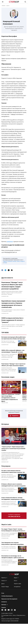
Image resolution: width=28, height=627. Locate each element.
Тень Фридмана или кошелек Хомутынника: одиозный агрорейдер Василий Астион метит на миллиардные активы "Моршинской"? (13, 545)
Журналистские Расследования (9, 599)
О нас (2, 593)
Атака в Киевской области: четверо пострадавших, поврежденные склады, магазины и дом (13, 499)
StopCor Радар (5, 586)
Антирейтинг (17, 586)
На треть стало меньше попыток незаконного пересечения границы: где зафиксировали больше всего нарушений (13, 472)
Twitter (17, 261)
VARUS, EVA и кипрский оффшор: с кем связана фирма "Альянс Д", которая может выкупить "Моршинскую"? (12, 352)
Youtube (14, 261)
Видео (15, 577)
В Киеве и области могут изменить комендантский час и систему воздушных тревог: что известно (13, 485)
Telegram (5, 261)
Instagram (22, 261)
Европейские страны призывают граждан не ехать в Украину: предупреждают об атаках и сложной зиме (13, 304)
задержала (10, 241)
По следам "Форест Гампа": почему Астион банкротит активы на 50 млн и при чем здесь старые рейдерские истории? (13, 530)
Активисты (4, 602)
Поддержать (15, 415)
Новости (3, 580)
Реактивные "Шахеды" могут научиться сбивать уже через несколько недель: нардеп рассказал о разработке (12, 285)
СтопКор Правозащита (7, 596)
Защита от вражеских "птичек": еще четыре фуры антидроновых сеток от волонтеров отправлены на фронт (11, 397)
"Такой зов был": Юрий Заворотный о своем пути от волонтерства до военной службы (13, 448)
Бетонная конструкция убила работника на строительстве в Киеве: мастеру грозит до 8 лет (13, 338)
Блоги (15, 580)
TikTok (5, 263)
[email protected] (14, 621)
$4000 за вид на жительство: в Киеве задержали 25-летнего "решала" (12, 320)
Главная (3, 5)
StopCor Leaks (6, 524)
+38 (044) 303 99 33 (14, 517)
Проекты (3, 577)
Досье (8, 5)
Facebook (10, 261)
